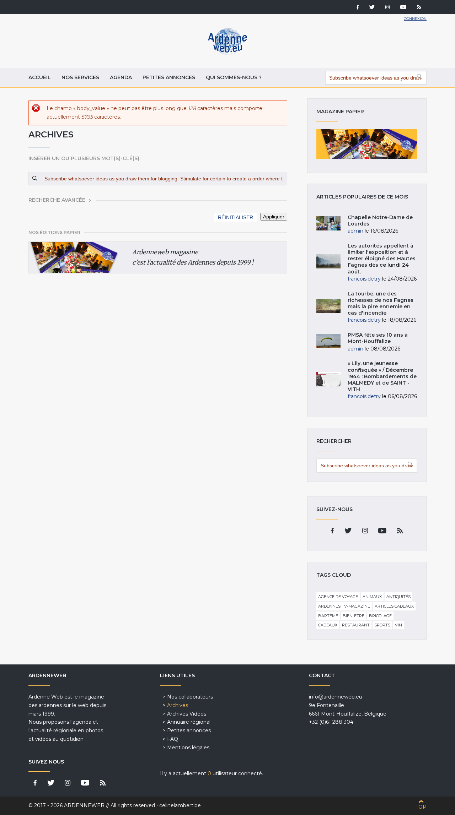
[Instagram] (387, 8)
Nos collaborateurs (190, 697)
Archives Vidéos (186, 714)
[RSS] (419, 8)
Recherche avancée (56, 200)
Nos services (80, 77)
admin (355, 231)
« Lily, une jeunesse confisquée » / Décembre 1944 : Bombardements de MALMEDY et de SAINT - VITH (382, 376)
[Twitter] (372, 8)
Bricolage (380, 615)
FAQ (172, 739)
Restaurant (356, 625)
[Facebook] (357, 8)
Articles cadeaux (394, 606)
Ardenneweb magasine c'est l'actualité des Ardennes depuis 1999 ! (192, 257)
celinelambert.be (180, 805)
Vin (398, 625)
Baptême (328, 615)
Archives (177, 705)
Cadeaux (327, 625)
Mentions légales (188, 747)
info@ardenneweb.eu (335, 697)
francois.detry (364, 279)
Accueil (39, 77)
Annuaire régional (188, 722)
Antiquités (398, 596)
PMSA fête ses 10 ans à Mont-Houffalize (378, 338)
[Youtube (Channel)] (403, 8)
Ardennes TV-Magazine (344, 606)
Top (421, 807)
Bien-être (353, 615)
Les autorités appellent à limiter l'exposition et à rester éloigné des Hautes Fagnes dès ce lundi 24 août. (382, 259)
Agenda (121, 77)
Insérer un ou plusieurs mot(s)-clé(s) (83, 158)
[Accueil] (227, 53)
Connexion (415, 18)
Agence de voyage (338, 596)
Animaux (372, 596)
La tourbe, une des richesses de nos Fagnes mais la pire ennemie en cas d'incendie (380, 303)
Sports (382, 625)
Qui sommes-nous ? (234, 77)
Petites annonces (169, 77)
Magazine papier (366, 144)
